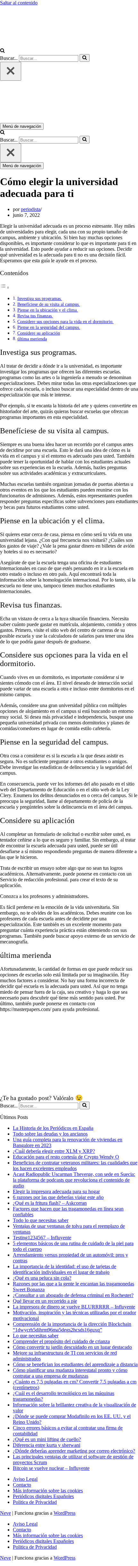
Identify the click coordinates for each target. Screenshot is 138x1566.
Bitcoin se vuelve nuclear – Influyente (51, 1468)
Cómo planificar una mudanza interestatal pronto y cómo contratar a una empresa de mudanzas (70, 1373)
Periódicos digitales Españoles (43, 1496)
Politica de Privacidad (35, 1502)
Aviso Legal (25, 1479)
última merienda (32, 338)
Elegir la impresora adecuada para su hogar (56, 1191)
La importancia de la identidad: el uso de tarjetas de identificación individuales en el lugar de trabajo (64, 1269)
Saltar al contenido (19, 2)
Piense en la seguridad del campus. (48, 327)
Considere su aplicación (38, 333)
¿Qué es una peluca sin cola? (42, 1278)
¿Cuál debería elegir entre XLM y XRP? (54, 1151)
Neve (5, 1513)
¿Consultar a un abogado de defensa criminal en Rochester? (73, 1295)
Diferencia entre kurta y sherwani (46, 1445)
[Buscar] (2, 51)
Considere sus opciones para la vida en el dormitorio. (65, 321)
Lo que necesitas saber (35, 1335)
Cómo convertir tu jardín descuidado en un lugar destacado (72, 1347)
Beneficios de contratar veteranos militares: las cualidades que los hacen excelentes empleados (75, 1165)
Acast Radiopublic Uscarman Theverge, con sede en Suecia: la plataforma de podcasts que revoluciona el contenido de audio (74, 1179)
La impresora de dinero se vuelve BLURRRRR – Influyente (74, 1306)
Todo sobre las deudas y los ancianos (50, 1134)
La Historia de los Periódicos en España (53, 1128)
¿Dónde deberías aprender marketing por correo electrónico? (74, 1451)
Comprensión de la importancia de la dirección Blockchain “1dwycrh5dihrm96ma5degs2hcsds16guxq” (72, 1327)
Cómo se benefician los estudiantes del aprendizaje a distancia (75, 1364)
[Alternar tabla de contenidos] (5, 287)
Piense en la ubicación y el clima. (47, 310)
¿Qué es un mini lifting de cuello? (47, 1439)
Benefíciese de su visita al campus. (48, 304)
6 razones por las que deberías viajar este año (58, 1197)
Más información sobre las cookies (48, 1490)
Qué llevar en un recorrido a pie (45, 1301)
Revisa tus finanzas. (35, 315)
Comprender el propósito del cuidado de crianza (61, 1341)
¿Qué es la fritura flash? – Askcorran (50, 1203)
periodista (30, 209)
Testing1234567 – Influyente (42, 1237)
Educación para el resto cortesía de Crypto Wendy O (66, 1157)
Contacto (22, 1485)
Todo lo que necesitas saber (40, 1220)
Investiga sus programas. (39, 298)
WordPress (64, 1513)
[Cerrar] (10, 71)
